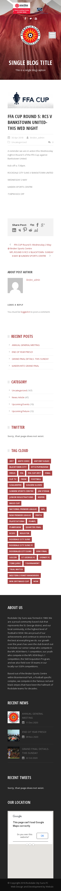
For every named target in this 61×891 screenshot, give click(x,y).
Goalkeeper (15, 485)
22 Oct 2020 (31, 757)
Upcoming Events (20, 404)
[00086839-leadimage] (30, 99)
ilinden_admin (37, 137)
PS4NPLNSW (15, 527)
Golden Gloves (34, 485)
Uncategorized (19, 142)
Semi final (41, 551)
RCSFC (12, 533)
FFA (21, 473)
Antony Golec (41, 461)
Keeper (41, 497)
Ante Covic (23, 461)
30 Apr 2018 (17, 137)
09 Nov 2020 (32, 736)
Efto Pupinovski (39, 467)
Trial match (16, 569)
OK (42, 836)
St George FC (28, 557)
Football (36, 479)
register (24, 533)
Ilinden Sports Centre (21, 491)
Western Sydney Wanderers (24, 575)
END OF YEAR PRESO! (22, 351)
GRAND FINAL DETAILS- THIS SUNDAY (30, 358)
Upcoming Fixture (20, 411)
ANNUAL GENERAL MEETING (26, 345)
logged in (25, 311)
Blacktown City (17, 467)
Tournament (32, 563)
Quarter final (33, 527)
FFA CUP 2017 (34, 473)
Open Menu (52, 35)
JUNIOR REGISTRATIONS (21, 497)
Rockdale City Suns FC (21, 545)
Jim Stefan (43, 491)
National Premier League (23, 509)
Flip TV (12, 479)
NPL (43, 509)
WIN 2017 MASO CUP (19, 581)
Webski (49, 886)
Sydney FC (45, 557)
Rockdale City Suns (19, 539)
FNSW (23, 479)
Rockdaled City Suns (20, 551)
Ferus (12, 473)
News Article (18, 397)
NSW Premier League (20, 515)
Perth (38, 515)
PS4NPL (32, 521)
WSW (35, 581)
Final (47, 473)
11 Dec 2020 (32, 722)
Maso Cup (14, 503)
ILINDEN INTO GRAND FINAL (25, 365)
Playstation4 (16, 521)
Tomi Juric (15, 563)
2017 (11, 461)
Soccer (13, 557)
